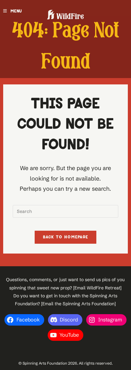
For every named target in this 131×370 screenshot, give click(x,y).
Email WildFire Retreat (97, 288)
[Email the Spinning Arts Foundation (77, 304)
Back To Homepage (65, 237)
